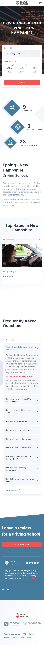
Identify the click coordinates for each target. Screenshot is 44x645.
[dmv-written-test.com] (12, 623)
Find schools (22, 544)
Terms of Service (10, 638)
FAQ (24, 634)
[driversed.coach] (31, 623)
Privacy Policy (25, 638)
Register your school (12, 634)
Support (32, 634)
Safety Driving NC (10, 271)
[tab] (22, 348)
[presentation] (4, 239)
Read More (34, 578)
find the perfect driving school (19, 376)
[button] (2, 3)
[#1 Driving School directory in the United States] (22, 3)
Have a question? (13, 490)
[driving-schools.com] (22, 615)
